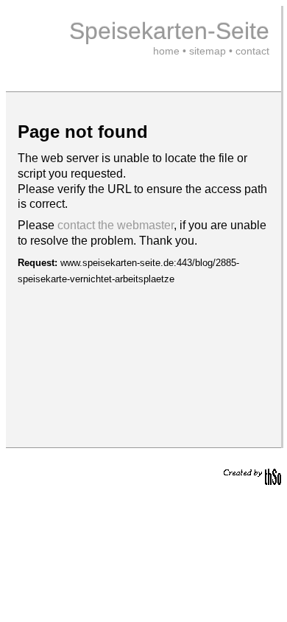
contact (252, 51)
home (166, 51)
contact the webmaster (115, 225)
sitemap (207, 51)
